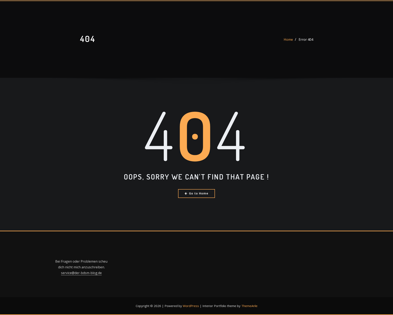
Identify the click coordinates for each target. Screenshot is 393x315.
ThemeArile (249, 306)
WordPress (191, 306)
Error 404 (306, 39)
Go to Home (198, 193)
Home (288, 39)
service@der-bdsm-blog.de (81, 273)
